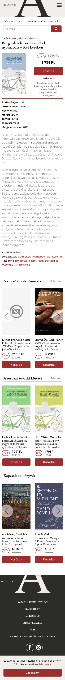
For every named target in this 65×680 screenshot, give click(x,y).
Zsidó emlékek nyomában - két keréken (37, 256)
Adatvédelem (32, 622)
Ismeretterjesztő (25, 260)
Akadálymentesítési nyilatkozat (32, 636)
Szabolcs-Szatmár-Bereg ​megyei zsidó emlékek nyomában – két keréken (47, 444)
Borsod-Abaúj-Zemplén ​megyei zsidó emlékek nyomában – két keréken (14, 444)
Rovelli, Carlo (42, 534)
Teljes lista (55, 281)
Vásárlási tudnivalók (32, 602)
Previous (6, 316)
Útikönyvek (23, 264)
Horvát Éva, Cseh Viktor (16, 339)
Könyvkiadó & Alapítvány (44, 21)
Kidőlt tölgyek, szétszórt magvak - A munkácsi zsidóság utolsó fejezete (47, 346)
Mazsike (15, 252)
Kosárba (48, 71)
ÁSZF (32, 629)
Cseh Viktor (9, 38)
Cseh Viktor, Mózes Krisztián (16, 437)
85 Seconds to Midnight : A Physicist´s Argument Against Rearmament (48, 541)
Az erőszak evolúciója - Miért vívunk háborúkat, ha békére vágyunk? (15, 541)
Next (58, 316)
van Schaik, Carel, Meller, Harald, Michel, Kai (16, 534)
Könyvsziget (11, 21)
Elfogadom (33, 672)
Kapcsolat (32, 609)
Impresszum (32, 615)
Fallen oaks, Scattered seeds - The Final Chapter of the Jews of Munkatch (16, 346)
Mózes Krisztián (28, 38)
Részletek (45, 664)
